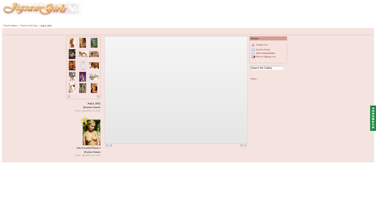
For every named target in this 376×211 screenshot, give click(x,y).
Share (253, 79)
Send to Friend (263, 49)
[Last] (245, 145)
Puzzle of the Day (29, 25)
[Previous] (68, 96)
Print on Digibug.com (266, 56)
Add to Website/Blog (265, 53)
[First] (107, 145)
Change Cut (261, 45)
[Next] (98, 96)
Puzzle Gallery (10, 25)
